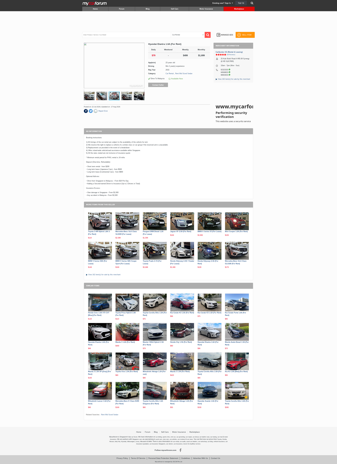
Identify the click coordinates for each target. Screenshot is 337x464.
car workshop (202, 441)
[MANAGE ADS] (225, 32)
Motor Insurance (206, 9)
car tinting (159, 437)
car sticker (169, 444)
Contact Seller (158, 85)
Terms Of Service (138, 458)
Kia (119, 441)
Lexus (137, 441)
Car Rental (170, 73)
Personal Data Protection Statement (163, 458)
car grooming (180, 437)
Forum (121, 9)
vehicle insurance (219, 441)
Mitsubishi (143, 441)
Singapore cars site (138, 439)
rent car (173, 437)
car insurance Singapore (157, 444)
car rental (176, 441)
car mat (219, 437)
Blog (148, 9)
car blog (210, 441)
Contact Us (215, 458)
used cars (159, 439)
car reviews (181, 439)
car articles (173, 439)
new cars (166, 439)
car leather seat (204, 437)
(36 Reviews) (231, 54)
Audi (116, 441)
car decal (196, 437)
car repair (189, 437)
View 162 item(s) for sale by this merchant (234, 79)
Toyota (219, 439)
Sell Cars (174, 9)
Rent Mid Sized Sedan (183, 73)
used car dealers (191, 441)
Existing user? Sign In (222, 3)
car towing (213, 437)
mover (185, 444)
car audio (183, 441)
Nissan (111, 441)
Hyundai (123, 441)
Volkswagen (131, 441)
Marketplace (239, 9)
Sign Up (241, 3)
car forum (134, 437)
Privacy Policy (122, 458)
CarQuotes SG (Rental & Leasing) (229, 52)
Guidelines (185, 458)
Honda (224, 439)
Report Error (103, 111)
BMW (150, 441)
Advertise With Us (200, 458)
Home (95, 9)
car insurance (178, 444)
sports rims (166, 437)
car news (190, 439)
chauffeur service (194, 444)
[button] (89, 96)
